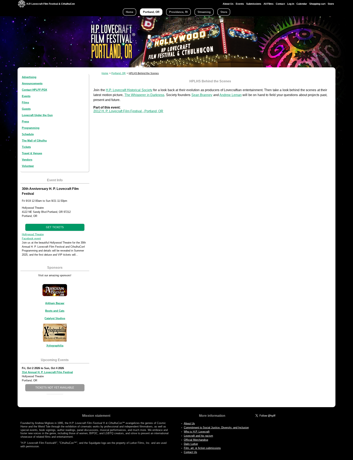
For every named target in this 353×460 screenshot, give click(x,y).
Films (25, 102)
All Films (269, 3)
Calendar (301, 3)
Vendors (27, 159)
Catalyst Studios (55, 318)
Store (331, 3)
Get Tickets (55, 227)
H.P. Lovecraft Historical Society (129, 90)
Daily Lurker (191, 443)
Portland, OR (151, 12)
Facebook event (31, 238)
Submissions (253, 3)
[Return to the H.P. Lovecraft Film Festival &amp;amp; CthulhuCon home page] (22, 6)
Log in (290, 3)
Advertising (29, 77)
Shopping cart (317, 3)
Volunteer (28, 166)
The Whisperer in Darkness (144, 95)
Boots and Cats (54, 310)
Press (25, 121)
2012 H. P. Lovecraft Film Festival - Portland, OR (128, 111)
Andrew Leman (230, 95)
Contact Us (190, 452)
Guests (26, 108)
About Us (228, 3)
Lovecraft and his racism (198, 435)
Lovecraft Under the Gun (37, 115)
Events (240, 3)
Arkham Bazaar (54, 303)
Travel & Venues (32, 153)
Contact (280, 3)
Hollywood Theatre (33, 234)
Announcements (32, 83)
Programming (30, 127)
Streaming (204, 12)
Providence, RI (178, 12)
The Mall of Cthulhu (34, 140)
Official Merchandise (196, 439)
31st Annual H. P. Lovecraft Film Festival (47, 372)
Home (129, 12)
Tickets (26, 146)
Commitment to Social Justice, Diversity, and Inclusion (216, 427)
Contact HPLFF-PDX (34, 89)
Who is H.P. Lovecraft (197, 431)
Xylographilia (54, 345)
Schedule (28, 134)
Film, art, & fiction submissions (202, 448)
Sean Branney (201, 95)
